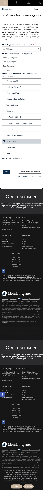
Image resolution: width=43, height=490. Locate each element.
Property (9, 129)
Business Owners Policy (15, 87)
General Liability (12, 81)
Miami (19, 277)
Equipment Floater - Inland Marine (19, 123)
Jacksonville (12, 277)
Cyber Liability (12, 141)
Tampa (23, 277)
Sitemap (4, 300)
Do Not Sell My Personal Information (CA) (29, 301)
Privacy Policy (13, 299)
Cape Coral (21, 278)
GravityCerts (5, 322)
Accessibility (5, 299)
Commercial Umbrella (14, 135)
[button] (2, 394)
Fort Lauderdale (31, 278)
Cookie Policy (25, 299)
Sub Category (8, 70)
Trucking (9, 111)
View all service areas (32, 280)
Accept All (16, 486)
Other (8, 153)
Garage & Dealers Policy (15, 99)
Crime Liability (11, 147)
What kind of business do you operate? (18, 54)
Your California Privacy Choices (10, 301)
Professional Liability (14, 117)
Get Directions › (7, 229)
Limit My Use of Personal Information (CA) (12, 303)
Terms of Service (34, 299)
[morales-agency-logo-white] (17, 292)
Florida (33, 275)
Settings (23, 482)
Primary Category (9, 62)
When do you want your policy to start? (18, 45)
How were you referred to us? (13, 158)
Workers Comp (12, 105)
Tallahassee (13, 278)
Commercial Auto (13, 93)
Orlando (29, 277)
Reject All (28, 486)
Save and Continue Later (31, 171)
